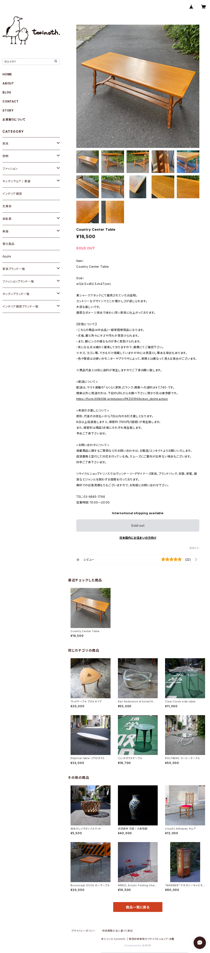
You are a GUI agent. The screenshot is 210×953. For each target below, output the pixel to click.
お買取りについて (13, 119)
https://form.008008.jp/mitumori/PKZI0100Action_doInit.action (122, 399)
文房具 (6, 206)
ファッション (10, 168)
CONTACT (10, 101)
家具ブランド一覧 (13, 269)
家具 (5, 143)
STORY (8, 110)
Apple (6, 256)
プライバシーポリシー (83, 930)
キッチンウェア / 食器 (16, 181)
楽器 (5, 231)
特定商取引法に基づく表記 (117, 930)
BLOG (6, 92)
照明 (5, 156)
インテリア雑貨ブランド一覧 (20, 306)
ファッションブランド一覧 (18, 281)
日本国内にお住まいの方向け (137, 537)
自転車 (6, 218)
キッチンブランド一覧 (16, 294)
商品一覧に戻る (138, 907)
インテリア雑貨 (12, 193)
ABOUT (8, 83)
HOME (7, 74)
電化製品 (8, 243)
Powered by (133, 945)
